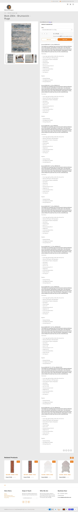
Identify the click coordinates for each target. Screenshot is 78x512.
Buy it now (65, 39)
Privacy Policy (6, 497)
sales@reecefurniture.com (65, 497)
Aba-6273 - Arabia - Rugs (30, 474)
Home (5, 13)
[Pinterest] (29, 502)
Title (42, 27)
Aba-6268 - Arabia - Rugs (12, 474)
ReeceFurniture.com (10, 509)
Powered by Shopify (31, 509)
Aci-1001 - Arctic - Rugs (64, 474)
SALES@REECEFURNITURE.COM (67, 1)
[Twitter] (23, 502)
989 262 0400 (55, 1)
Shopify (16, 509)
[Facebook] (26, 502)
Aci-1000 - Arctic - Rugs (47, 474)
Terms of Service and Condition (9, 496)
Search (5, 493)
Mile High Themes (24, 509)
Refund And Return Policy (8, 495)
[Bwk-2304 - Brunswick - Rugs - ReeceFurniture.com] (21, 38)
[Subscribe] (36, 498)
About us (5, 494)
